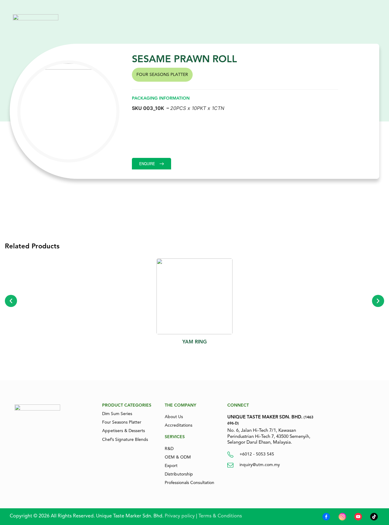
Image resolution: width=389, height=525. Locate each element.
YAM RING (194, 342)
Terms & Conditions (220, 516)
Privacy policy (179, 516)
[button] (11, 301)
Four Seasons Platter (162, 74)
